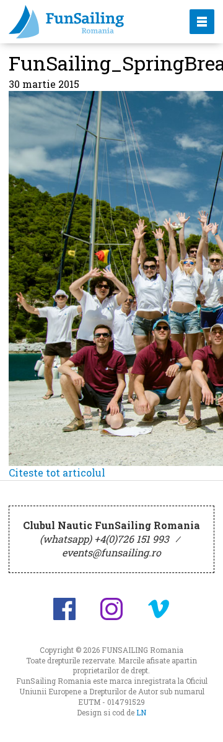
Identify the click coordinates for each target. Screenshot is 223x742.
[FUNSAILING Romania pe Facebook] (64, 609)
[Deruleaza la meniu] (199, 718)
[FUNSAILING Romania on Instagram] (111, 609)
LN (141, 712)
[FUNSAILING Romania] (88, 21)
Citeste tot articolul (57, 472)
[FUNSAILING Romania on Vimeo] (158, 609)
